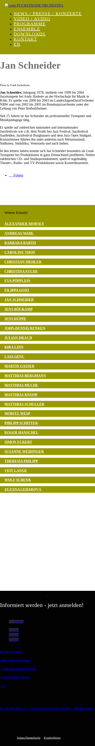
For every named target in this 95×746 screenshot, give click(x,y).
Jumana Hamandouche (28, 737)
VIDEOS (5, 660)
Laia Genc (14, 356)
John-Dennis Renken (24, 328)
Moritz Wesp (17, 413)
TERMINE (16, 652)
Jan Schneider (19, 299)
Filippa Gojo (16, 290)
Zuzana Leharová (22, 489)
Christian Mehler (23, 262)
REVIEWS (22, 677)
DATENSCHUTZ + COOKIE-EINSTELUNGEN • (36, 709)
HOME (4, 652)
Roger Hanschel (21, 432)
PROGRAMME (30, 23)
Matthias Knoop (20, 394)
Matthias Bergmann (25, 375)
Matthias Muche (21, 385)
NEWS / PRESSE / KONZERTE (48, 13)
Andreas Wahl (19, 233)
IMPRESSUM (83, 709)
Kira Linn (13, 347)
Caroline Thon (19, 252)
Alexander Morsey (24, 224)
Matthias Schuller (24, 404)
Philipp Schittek (21, 423)
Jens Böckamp (18, 309)
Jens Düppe (15, 319)
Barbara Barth (20, 243)
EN (17, 44)
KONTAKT (25, 39)
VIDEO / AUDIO (32, 18)
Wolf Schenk (17, 480)
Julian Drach (18, 338)
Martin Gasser (19, 366)
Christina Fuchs (21, 271)
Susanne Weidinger (24, 451)
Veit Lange (15, 470)
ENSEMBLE (27, 28)
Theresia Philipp (21, 461)
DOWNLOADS (30, 33)
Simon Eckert (18, 442)
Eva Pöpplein (17, 280)
